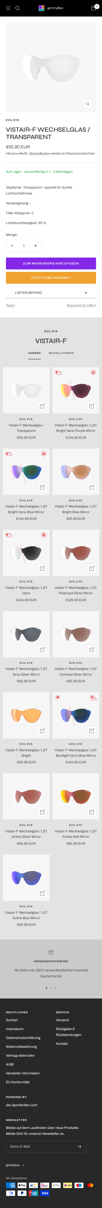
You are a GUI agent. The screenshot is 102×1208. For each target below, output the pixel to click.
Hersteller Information (23, 1073)
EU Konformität (17, 1082)
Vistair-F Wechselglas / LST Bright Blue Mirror (76, 509)
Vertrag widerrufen (20, 1055)
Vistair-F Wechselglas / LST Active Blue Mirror (26, 915)
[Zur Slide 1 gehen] (46, 988)
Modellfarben (61, 352)
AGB (10, 1064)
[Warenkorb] (93, 8)
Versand (62, 1020)
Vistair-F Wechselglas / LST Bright (26, 752)
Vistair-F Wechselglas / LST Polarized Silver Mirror (76, 590)
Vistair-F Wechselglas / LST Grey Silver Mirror (26, 671)
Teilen (10, 305)
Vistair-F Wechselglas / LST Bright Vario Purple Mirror (76, 428)
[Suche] (17, 8)
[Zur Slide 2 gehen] (51, 988)
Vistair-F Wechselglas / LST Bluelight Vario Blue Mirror (76, 752)
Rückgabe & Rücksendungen (68, 1032)
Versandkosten (39, 153)
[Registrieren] (79, 1146)
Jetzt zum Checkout (51, 278)
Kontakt (62, 1044)
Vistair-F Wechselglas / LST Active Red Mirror (76, 834)
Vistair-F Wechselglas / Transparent (26, 428)
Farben (34, 352)
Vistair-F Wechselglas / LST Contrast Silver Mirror (76, 671)
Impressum (15, 1029)
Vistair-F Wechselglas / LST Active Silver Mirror (26, 834)
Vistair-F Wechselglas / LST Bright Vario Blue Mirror (26, 509)
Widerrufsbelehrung (21, 1047)
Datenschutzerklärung (23, 1038)
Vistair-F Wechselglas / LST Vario (26, 590)
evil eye (12, 120)
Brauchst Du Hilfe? (81, 305)
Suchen (12, 1020)
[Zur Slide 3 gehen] (55, 988)
